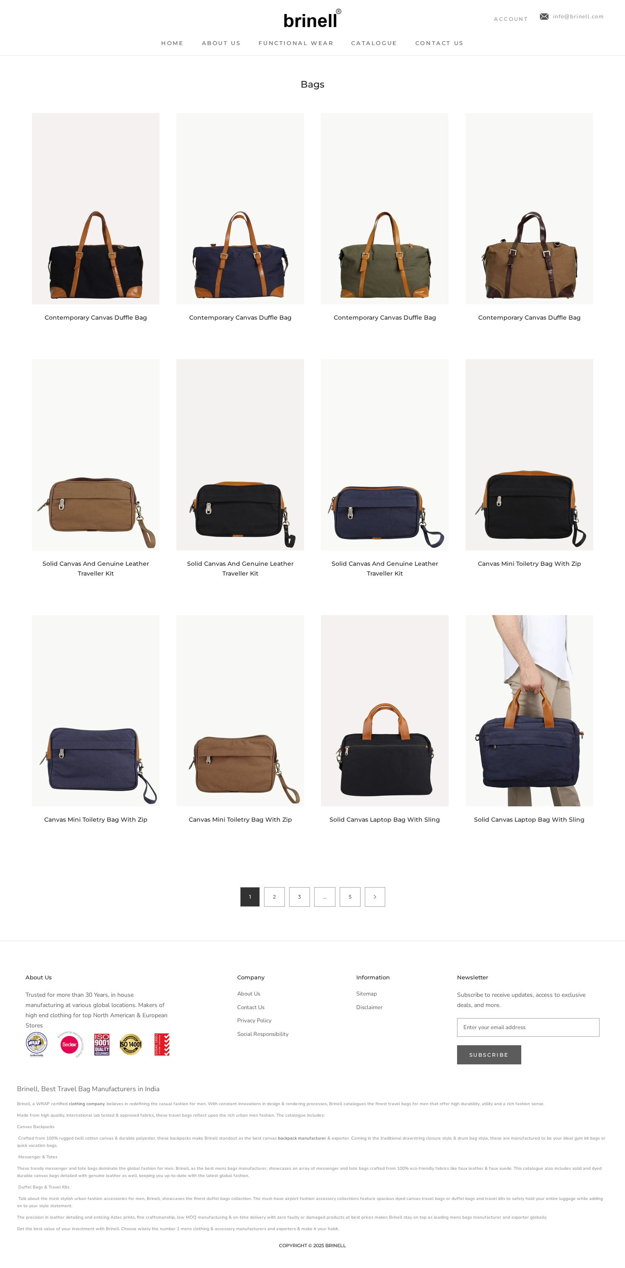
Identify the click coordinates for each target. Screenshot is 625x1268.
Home (172, 43)
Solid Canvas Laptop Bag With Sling (385, 819)
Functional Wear (296, 43)
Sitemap (366, 994)
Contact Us (439, 43)
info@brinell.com (578, 16)
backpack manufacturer (302, 1138)
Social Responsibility (263, 1034)
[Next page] (375, 897)
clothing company (87, 1104)
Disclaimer (369, 1007)
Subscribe (489, 1055)
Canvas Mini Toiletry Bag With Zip (529, 563)
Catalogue (374, 43)
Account (511, 19)
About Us (221, 43)
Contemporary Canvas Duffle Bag (96, 317)
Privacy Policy (254, 1020)
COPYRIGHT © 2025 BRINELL (312, 1245)
